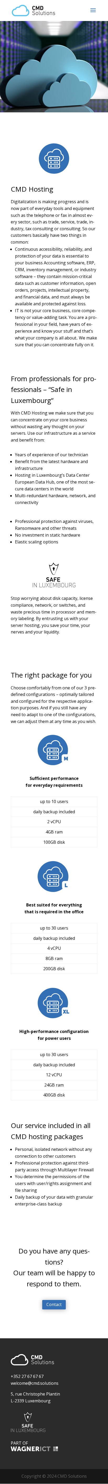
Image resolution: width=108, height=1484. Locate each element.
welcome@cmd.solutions (34, 1383)
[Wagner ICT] (34, 1449)
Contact (54, 1304)
